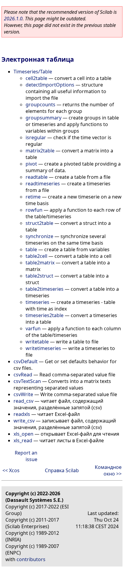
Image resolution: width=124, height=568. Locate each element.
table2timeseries (45, 289)
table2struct (39, 275)
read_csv (23, 401)
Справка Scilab (62, 470)
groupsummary (43, 117)
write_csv (24, 420)
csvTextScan (27, 381)
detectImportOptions (50, 84)
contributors (31, 559)
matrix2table (40, 150)
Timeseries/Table (33, 71)
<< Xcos (11, 470)
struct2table (39, 223)
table (31, 249)
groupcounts (40, 104)
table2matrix (40, 262)
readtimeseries (43, 183)
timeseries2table (45, 315)
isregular (36, 137)
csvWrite (23, 394)
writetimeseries (43, 348)
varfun (33, 328)
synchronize (39, 236)
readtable (37, 177)
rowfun (34, 210)
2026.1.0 (13, 18)
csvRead (23, 374)
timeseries (37, 302)
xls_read (23, 440)
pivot (31, 163)
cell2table (36, 78)
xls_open (23, 434)
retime (33, 196)
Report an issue (26, 456)
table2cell (36, 256)
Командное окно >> (108, 470)
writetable (37, 341)
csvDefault (26, 361)
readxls (22, 414)
